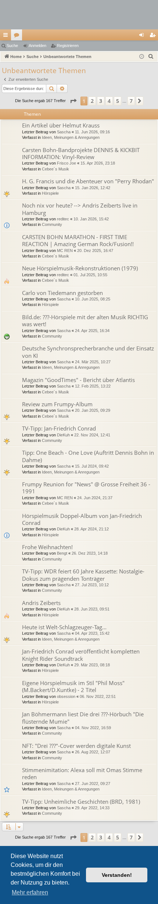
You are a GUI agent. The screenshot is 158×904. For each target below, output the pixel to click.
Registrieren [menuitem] (154, 36)
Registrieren (68, 45)
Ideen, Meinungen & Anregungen (71, 137)
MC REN (65, 250)
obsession (66, 696)
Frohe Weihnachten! (47, 547)
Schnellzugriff (7, 36)
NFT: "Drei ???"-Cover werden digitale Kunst (76, 745)
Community (52, 224)
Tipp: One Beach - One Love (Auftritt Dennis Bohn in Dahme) (88, 456)
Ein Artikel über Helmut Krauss (61, 125)
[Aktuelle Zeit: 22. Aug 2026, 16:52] (141, 57)
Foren (18, 36)
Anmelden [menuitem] (143, 36)
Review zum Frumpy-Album (57, 404)
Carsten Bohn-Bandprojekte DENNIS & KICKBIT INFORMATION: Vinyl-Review (81, 153)
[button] (73, 101)
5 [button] (117, 100)
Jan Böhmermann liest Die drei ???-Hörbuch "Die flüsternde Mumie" (83, 717)
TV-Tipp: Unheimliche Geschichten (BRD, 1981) (81, 801)
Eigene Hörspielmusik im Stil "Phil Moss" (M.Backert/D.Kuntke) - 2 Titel (73, 686)
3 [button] (100, 100)
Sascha (64, 132)
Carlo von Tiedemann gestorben (62, 292)
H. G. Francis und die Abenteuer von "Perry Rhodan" (88, 181)
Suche (12, 45)
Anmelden (37, 45)
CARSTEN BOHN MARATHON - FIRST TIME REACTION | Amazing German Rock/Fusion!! (78, 240)
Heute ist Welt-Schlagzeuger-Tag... (64, 627)
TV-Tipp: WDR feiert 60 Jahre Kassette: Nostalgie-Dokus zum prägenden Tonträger (83, 575)
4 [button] (109, 100)
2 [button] (92, 100)
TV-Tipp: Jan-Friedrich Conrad (59, 428)
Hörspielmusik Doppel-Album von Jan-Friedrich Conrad (82, 519)
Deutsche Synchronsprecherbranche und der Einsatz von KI (88, 352)
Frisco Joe (66, 163)
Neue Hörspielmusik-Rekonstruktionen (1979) (80, 268)
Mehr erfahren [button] (30, 892)
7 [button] (131, 100)
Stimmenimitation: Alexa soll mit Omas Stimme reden (82, 773)
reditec (63, 219)
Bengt (62, 553)
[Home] (79, 14)
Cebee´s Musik (55, 169)
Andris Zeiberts (41, 602)
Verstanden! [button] (117, 875)
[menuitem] (151, 57)
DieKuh (63, 435)
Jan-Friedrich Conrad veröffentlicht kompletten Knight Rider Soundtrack (81, 655)
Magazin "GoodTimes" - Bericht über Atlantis (78, 379)
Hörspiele (50, 193)
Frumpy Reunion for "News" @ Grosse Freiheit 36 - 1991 (86, 487)
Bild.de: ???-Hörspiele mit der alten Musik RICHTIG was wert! (85, 320)
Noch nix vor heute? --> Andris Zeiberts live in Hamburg (79, 209)
